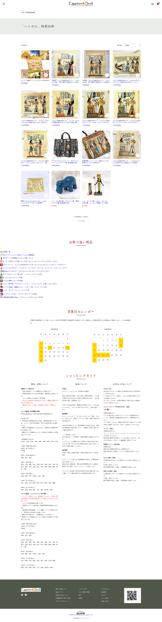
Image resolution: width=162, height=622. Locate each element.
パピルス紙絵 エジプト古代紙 (13, 280)
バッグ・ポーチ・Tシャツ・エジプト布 (16, 290)
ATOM (80, 598)
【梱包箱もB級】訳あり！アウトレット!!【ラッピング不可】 (23, 297)
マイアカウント (105, 589)
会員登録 (103, 592)
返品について (59, 592)
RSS (79, 595)
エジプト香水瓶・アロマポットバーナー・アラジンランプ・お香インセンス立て (30, 284)
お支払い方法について (62, 595)
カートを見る (105, 598)
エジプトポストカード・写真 (12, 277)
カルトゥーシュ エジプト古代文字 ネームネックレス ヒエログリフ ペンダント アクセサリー (34, 264)
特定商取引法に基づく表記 (63, 598)
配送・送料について (61, 589)
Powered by (72, 614)
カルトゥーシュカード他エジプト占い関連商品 (18, 255)
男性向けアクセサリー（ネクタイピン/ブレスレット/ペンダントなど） (26, 271)
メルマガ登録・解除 (83, 592)
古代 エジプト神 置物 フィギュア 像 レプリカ (18, 258)
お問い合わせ (105, 601)
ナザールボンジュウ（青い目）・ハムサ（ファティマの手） (23, 274)
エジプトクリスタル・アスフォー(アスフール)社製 (20, 294)
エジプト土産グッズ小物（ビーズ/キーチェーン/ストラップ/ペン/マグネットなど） (30, 261)
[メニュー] (4, 4)
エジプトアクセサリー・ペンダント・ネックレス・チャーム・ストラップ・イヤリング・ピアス (35, 268)
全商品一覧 (6, 252)
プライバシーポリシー (62, 601)
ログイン (103, 595)
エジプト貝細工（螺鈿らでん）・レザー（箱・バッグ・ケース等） (25, 287)
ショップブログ (82, 589)
